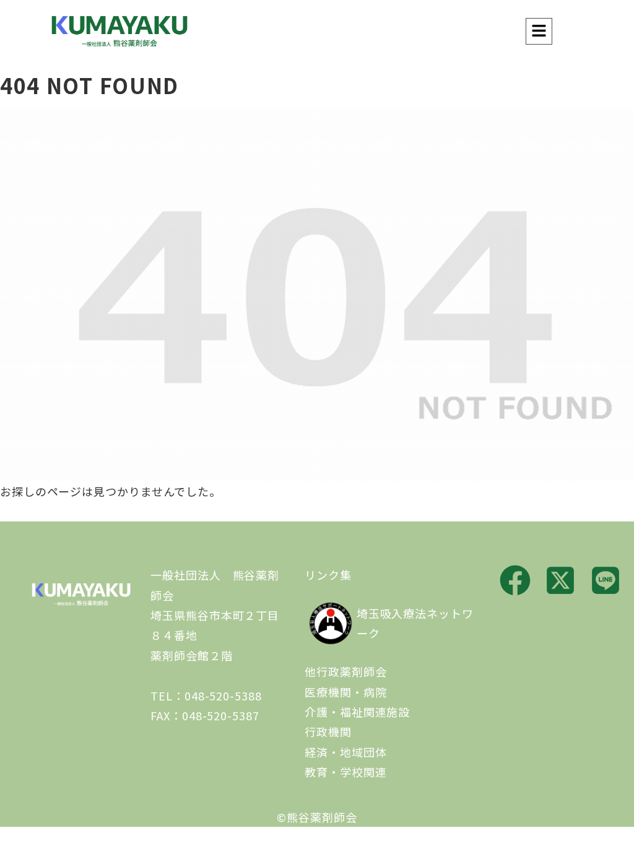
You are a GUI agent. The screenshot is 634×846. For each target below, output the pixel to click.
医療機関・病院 (345, 692)
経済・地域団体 (345, 752)
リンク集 (328, 575)
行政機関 (328, 731)
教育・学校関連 (345, 772)
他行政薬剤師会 (345, 671)
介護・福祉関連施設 (357, 712)
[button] (539, 31)
